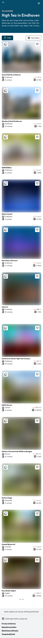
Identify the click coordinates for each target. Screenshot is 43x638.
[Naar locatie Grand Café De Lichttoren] (21, 56)
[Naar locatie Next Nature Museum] (21, 242)
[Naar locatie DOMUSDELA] (21, 149)
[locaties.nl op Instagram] (27, 633)
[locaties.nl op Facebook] (33, 633)
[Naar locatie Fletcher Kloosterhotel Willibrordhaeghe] (21, 433)
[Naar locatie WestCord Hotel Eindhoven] (21, 103)
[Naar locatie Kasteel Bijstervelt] (21, 526)
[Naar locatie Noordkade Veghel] (21, 572)
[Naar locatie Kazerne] (21, 288)
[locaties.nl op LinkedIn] (39, 633)
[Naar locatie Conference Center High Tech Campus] (21, 340)
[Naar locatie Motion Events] (21, 195)
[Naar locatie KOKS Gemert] (21, 386)
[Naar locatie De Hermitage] (21, 479)
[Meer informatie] (6, 44)
